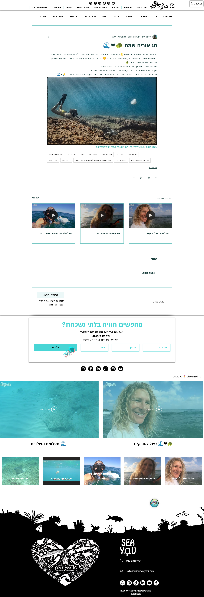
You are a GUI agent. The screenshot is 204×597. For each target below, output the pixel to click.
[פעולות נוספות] (48, 37)
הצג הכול (35, 198)
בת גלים (120, 154)
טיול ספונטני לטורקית (157, 233)
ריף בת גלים (71, 154)
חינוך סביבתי (107, 154)
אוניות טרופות (90, 16)
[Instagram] (108, 3)
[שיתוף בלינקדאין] (141, 177)
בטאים (105, 16)
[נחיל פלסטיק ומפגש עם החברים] (53, 216)
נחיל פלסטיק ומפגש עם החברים (56, 233)
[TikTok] (104, 3)
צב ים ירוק (66, 160)
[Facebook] (156, 582)
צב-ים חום (145, 16)
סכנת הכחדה (121, 160)
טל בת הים (132, 154)
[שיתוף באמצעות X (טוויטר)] (148, 177)
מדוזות (116, 16)
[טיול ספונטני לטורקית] (150, 216)
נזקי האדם (73, 16)
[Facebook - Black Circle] (95, 3)
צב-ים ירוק (130, 16)
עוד (44, 16)
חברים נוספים (57, 16)
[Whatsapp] (90, 3)
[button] (187, 376)
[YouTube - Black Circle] (113, 3)
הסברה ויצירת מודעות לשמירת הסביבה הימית (93, 160)
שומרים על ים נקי (55, 154)
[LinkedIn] (99, 3)
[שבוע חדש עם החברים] (102, 216)
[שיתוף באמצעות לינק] (133, 177)
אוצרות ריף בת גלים (163, 16)
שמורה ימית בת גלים (89, 154)
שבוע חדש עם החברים (108, 233)
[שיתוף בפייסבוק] (155, 177)
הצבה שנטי (53, 160)
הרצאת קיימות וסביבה (140, 160)
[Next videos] (4, 409)
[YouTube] (149, 582)
